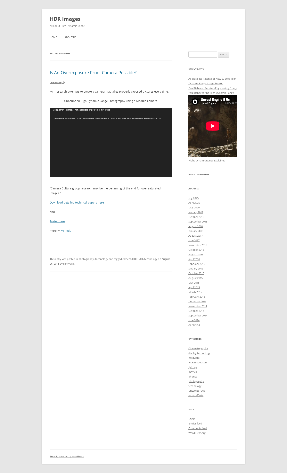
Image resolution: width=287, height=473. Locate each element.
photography (86, 259)
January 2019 (195, 212)
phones (192, 376)
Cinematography (198, 348)
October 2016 (196, 249)
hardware (194, 357)
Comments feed (197, 428)
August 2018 (195, 226)
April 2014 (194, 325)
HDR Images (65, 18)
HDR (134, 259)
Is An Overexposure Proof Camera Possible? (93, 72)
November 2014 (197, 306)
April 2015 (194, 287)
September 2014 (197, 315)
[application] (111, 142)
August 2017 (195, 235)
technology (101, 259)
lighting (192, 367)
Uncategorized (196, 390)
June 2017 (194, 240)
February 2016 (196, 264)
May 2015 (194, 282)
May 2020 (194, 207)
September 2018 (197, 221)
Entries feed (195, 423)
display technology (199, 353)
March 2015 (195, 292)
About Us (70, 37)
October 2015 (196, 273)
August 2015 (195, 278)
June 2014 (194, 320)
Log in (191, 419)
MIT (141, 259)
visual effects (195, 395)
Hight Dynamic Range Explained (206, 160)
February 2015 (196, 296)
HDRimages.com (198, 362)
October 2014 (196, 311)
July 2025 (193, 198)
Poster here (57, 221)
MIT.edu (66, 230)
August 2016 (195, 254)
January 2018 (195, 231)
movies (192, 372)
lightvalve (68, 263)
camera (126, 259)
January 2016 (195, 268)
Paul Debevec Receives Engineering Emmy (212, 88)
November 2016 (197, 245)
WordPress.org (197, 433)
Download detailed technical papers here (77, 202)
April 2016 (194, 259)
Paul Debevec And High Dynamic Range (211, 93)
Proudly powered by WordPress (67, 456)
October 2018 (196, 217)
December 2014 (197, 301)
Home (53, 37)
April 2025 (194, 203)
